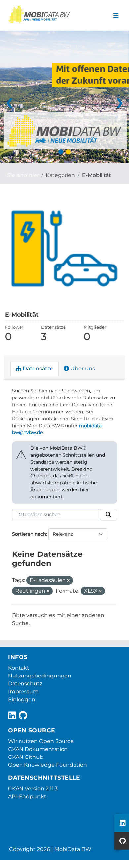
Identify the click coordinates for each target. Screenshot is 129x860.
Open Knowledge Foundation (47, 765)
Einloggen (21, 699)
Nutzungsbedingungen (39, 676)
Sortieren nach (29, 534)
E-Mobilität (96, 175)
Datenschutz (25, 683)
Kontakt (18, 668)
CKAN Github (25, 757)
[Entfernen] (68, 580)
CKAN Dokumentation (38, 749)
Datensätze (37, 368)
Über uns (82, 368)
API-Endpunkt (27, 796)
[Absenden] (108, 515)
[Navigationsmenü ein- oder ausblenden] (115, 15)
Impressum (23, 691)
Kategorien (60, 175)
